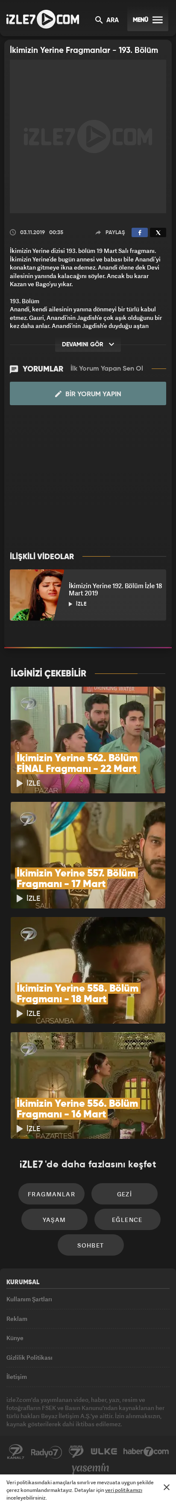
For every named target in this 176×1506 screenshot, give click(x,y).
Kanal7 (16, 1452)
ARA (112, 20)
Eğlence (127, 1220)
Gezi (124, 1194)
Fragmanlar (51, 1194)
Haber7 (146, 1452)
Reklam (16, 1318)
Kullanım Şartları (29, 1299)
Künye (14, 1338)
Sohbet (90, 1245)
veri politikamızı (123, 1490)
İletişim (16, 1377)
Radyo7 (46, 1452)
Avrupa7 (76, 1452)
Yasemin (90, 1469)
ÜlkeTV (104, 1452)
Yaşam (54, 1220)
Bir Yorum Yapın (92, 394)
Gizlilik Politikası (29, 1357)
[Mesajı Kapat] (167, 1487)
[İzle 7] (42, 19)
